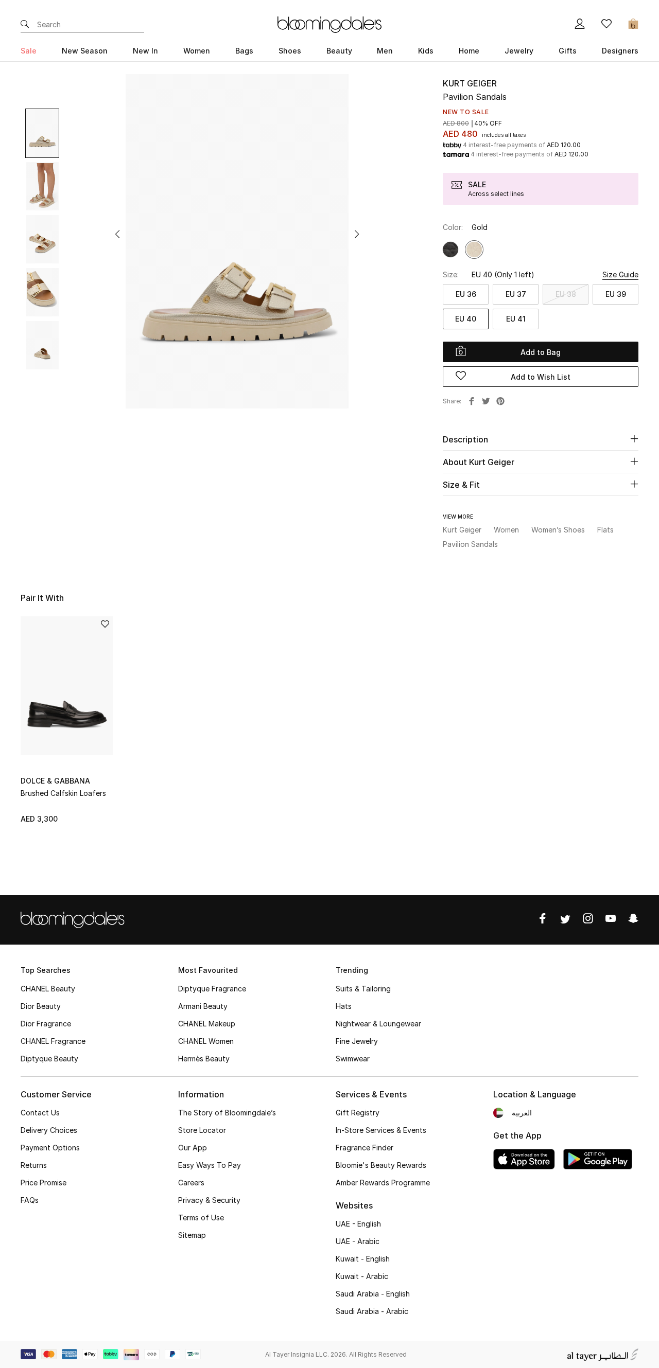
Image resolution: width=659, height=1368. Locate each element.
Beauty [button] (339, 50)
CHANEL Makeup (206, 1023)
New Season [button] (85, 50)
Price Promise (43, 1182)
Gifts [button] (568, 50)
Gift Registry (357, 1112)
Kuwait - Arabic (362, 1276)
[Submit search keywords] (25, 25)
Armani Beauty (203, 1006)
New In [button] (145, 50)
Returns (34, 1165)
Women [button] (196, 50)
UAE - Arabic (357, 1241)
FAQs (30, 1200)
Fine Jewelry (357, 1041)
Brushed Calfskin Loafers (63, 793)
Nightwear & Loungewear (378, 1023)
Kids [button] (425, 50)
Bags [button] (244, 50)
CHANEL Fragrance (53, 1041)
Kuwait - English (363, 1258)
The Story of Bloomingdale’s (227, 1112)
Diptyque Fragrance (212, 988)
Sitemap (192, 1235)
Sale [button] (29, 50)
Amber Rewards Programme (383, 1182)
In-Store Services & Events (381, 1130)
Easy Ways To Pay (209, 1165)
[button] (117, 234)
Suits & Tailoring (363, 988)
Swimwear (353, 1058)
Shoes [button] (290, 50)
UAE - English (358, 1223)
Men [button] (385, 50)
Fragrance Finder (364, 1147)
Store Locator (202, 1130)
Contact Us (40, 1112)
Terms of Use (201, 1217)
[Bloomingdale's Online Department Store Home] (329, 24)
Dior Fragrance (46, 1023)
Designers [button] (620, 50)
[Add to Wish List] (105, 625)
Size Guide (620, 274)
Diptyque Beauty (49, 1058)
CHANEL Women (206, 1041)
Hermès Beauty (204, 1058)
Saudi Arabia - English (373, 1293)
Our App (192, 1147)
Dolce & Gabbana (55, 780)
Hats (344, 1006)
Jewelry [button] (519, 50)
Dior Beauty (41, 1006)
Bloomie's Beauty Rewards (381, 1165)
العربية (522, 1112)
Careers (191, 1182)
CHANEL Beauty (48, 988)
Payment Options (50, 1147)
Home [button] (469, 50)
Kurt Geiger (470, 83)
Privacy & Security (209, 1200)
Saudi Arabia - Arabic (372, 1311)
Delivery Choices (49, 1130)
